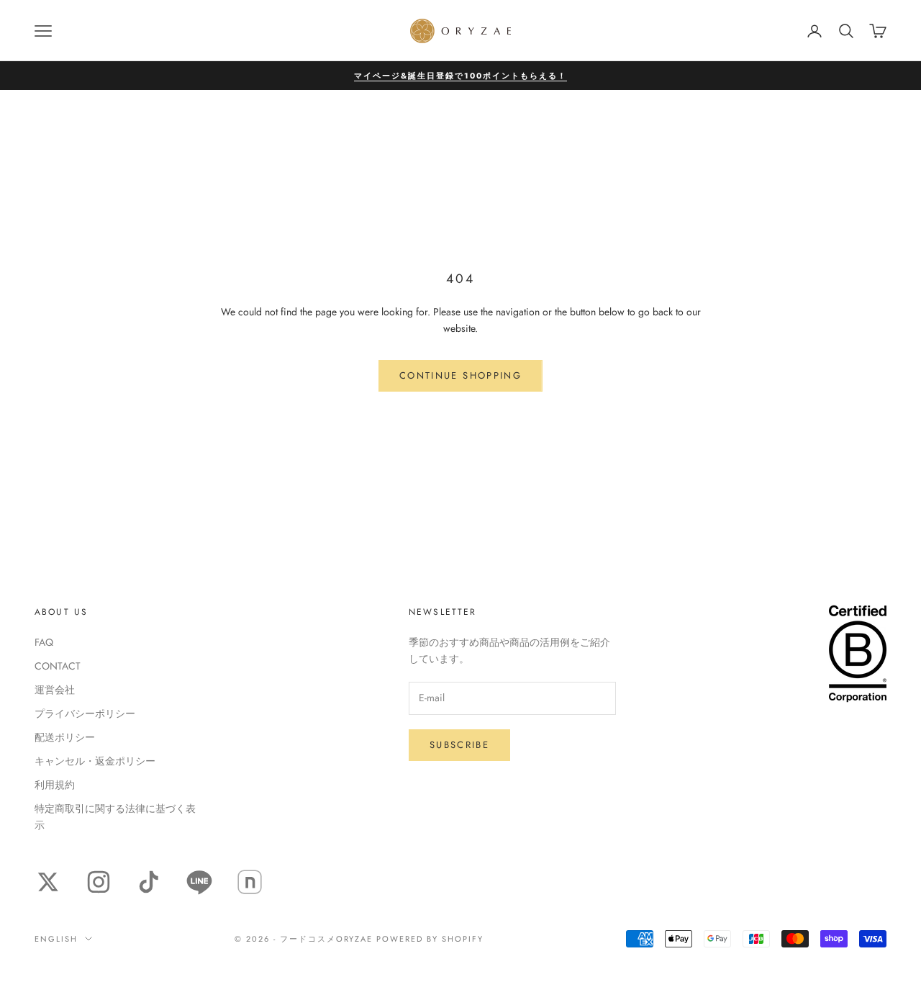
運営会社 (55, 690)
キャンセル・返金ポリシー (95, 761)
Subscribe (459, 745)
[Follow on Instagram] (98, 882)
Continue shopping (460, 375)
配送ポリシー (65, 737)
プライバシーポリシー (85, 713)
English (56, 939)
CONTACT (58, 666)
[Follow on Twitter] (48, 882)
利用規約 (55, 785)
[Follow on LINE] (199, 882)
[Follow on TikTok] (149, 882)
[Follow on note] (249, 882)
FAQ (44, 642)
